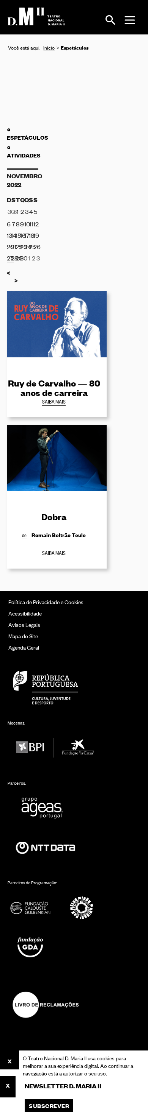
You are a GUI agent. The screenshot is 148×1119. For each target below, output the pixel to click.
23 (22, 246)
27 (10, 258)
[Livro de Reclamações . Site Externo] (45, 1004)
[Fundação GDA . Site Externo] (30, 947)
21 (13, 246)
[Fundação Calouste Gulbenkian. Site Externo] (30, 907)
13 (9, 235)
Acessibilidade (25, 613)
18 (31, 235)
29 (18, 258)
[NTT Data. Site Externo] (45, 848)
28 (13, 258)
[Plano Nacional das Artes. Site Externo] (81, 907)
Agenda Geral (23, 647)
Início (49, 47)
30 (22, 258)
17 (26, 235)
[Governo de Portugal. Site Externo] (45, 687)
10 (26, 224)
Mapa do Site (23, 636)
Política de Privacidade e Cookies (45, 602)
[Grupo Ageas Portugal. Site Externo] (45, 808)
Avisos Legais (24, 624)
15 (18, 235)
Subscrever (49, 1106)
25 (31, 246)
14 (13, 235)
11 (31, 224)
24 (26, 246)
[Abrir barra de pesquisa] (110, 20)
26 (35, 246)
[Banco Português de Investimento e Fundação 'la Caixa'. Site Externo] (55, 748)
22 (18, 246)
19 (35, 235)
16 (22, 235)
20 (9, 246)
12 (35, 224)
